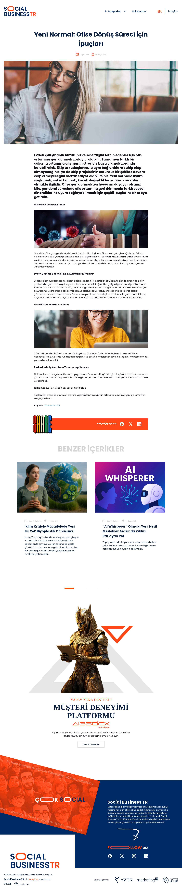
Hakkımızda (139, 11)
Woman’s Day (52, 405)
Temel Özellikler (91, 744)
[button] (69, 588)
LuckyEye (173, 11)
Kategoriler (114, 11)
